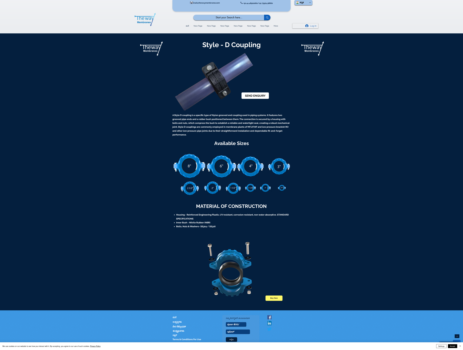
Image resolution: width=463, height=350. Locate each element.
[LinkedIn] (269, 323)
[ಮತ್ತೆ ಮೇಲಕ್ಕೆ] (457, 336)
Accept (452, 346)
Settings (441, 346)
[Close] (460, 346)
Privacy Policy (95, 346)
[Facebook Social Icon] (269, 317)
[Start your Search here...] (267, 17)
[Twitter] (269, 329)
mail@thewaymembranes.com (206, 3)
